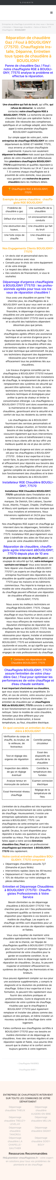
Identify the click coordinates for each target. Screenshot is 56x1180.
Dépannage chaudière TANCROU (15, 1131)
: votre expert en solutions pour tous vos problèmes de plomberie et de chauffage (28, 1161)
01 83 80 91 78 (27, 2)
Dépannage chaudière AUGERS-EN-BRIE (41, 1110)
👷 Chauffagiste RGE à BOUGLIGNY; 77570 (28, 191)
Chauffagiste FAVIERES (28, 1063)
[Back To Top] (49, 1173)
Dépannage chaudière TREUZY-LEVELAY (15, 1120)
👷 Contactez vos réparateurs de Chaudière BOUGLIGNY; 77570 (28, 661)
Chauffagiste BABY (27, 1069)
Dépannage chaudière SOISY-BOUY (41, 1141)
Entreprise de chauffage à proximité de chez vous (23, 24)
